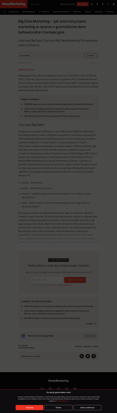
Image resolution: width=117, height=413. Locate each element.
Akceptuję (29, 407)
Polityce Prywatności (62, 401)
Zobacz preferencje (87, 407)
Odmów (58, 407)
